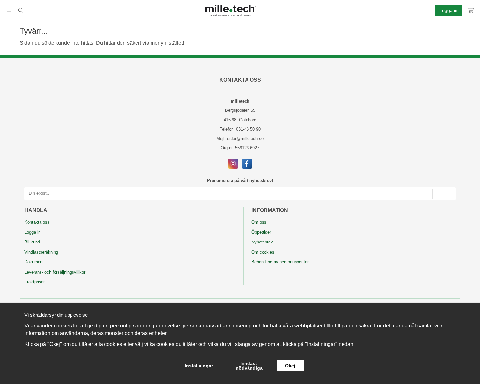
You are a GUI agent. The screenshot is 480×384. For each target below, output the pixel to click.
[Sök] (20, 10)
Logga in (448, 10)
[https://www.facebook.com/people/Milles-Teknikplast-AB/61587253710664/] (247, 163)
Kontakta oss (37, 222)
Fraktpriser (34, 281)
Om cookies (262, 252)
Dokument (34, 261)
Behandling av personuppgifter (280, 261)
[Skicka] (444, 193)
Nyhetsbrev (262, 242)
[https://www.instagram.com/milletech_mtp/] (233, 163)
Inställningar (199, 365)
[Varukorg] (471, 10)
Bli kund (32, 242)
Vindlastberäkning (41, 252)
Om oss (258, 222)
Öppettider (261, 232)
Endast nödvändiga (249, 366)
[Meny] (9, 10)
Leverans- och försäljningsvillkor (54, 272)
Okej (290, 365)
